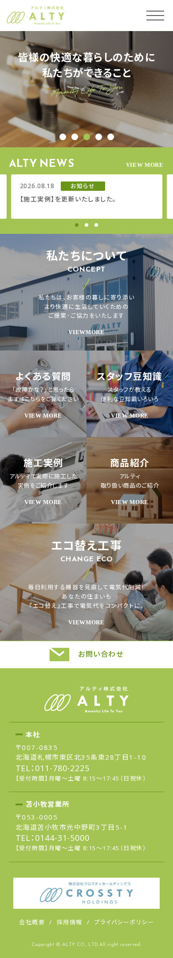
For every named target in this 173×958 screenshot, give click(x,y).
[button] (62, 137)
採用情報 (70, 922)
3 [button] (96, 225)
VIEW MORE (145, 165)
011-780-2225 (62, 768)
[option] (87, 196)
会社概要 (32, 922)
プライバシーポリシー (124, 922)
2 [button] (86, 225)
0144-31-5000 (62, 837)
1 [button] (76, 225)
